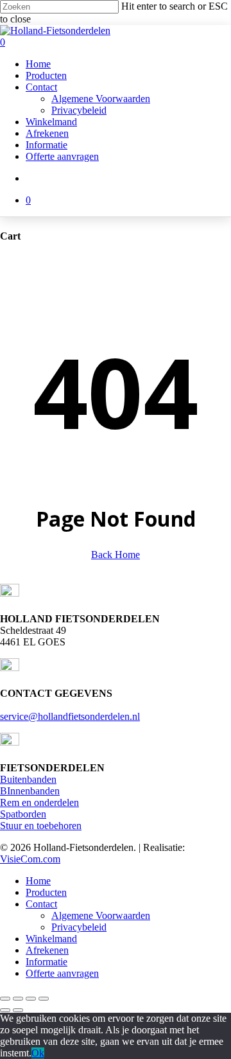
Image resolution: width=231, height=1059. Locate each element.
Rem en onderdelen (39, 802)
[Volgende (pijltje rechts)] (18, 1010)
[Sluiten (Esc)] (43, 999)
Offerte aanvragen (62, 973)
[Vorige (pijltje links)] (5, 1010)
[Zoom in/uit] (5, 999)
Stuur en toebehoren (40, 825)
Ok (37, 1052)
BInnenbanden (30, 790)
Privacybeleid (79, 927)
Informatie (46, 961)
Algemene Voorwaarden (100, 915)
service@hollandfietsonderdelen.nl (70, 716)
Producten (46, 892)
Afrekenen (47, 950)
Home (38, 880)
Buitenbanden (28, 779)
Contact (41, 903)
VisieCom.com (30, 858)
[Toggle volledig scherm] (18, 999)
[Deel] (31, 999)
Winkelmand (51, 938)
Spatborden (23, 814)
